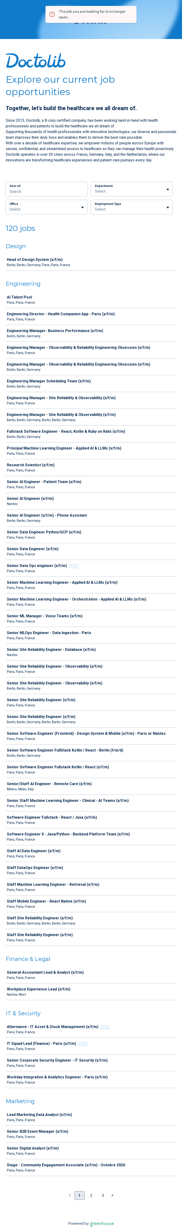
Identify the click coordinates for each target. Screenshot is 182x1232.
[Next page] (112, 1195)
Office (13, 204)
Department (104, 186)
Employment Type (108, 204)
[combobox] (95, 191)
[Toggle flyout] (168, 189)
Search (15, 186)
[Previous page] (70, 1195)
